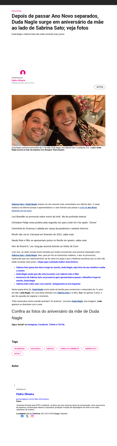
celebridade (19, 349)
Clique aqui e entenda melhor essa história (57, 262)
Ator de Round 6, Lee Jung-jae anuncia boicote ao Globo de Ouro (45, 246)
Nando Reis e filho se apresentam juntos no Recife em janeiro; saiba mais (49, 240)
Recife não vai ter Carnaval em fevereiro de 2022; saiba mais (43, 234)
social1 (17, 354)
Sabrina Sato (90, 349)
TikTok (61, 324)
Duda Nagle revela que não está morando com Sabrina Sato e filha (47, 274)
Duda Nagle (36, 349)
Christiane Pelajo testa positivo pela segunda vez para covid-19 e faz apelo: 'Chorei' (54, 222)
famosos (50, 349)
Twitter (52, 324)
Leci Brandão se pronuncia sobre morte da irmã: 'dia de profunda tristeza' (49, 216)
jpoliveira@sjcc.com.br (25, 399)
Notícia (100, 87)
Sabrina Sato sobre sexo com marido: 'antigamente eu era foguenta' (48, 284)
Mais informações (41, 399)
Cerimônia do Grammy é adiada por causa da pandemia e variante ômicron (50, 228)
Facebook (43, 324)
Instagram (32, 324)
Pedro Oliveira (18, 80)
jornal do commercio (69, 349)
